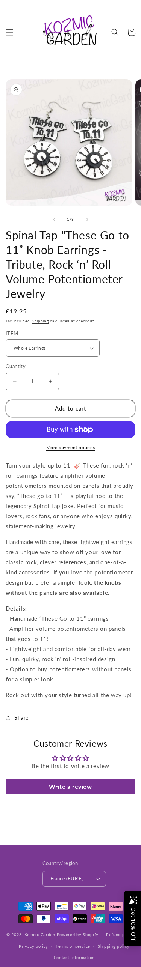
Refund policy (120, 934)
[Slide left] (54, 219)
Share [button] (21, 717)
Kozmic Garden (39, 934)
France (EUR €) (67, 878)
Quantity (16, 366)
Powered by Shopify (78, 934)
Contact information (74, 957)
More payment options (70, 447)
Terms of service (73, 946)
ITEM (12, 333)
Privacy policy (33, 946)
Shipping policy (114, 946)
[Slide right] (87, 219)
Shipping (40, 321)
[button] (9, 32)
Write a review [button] (70, 786)
